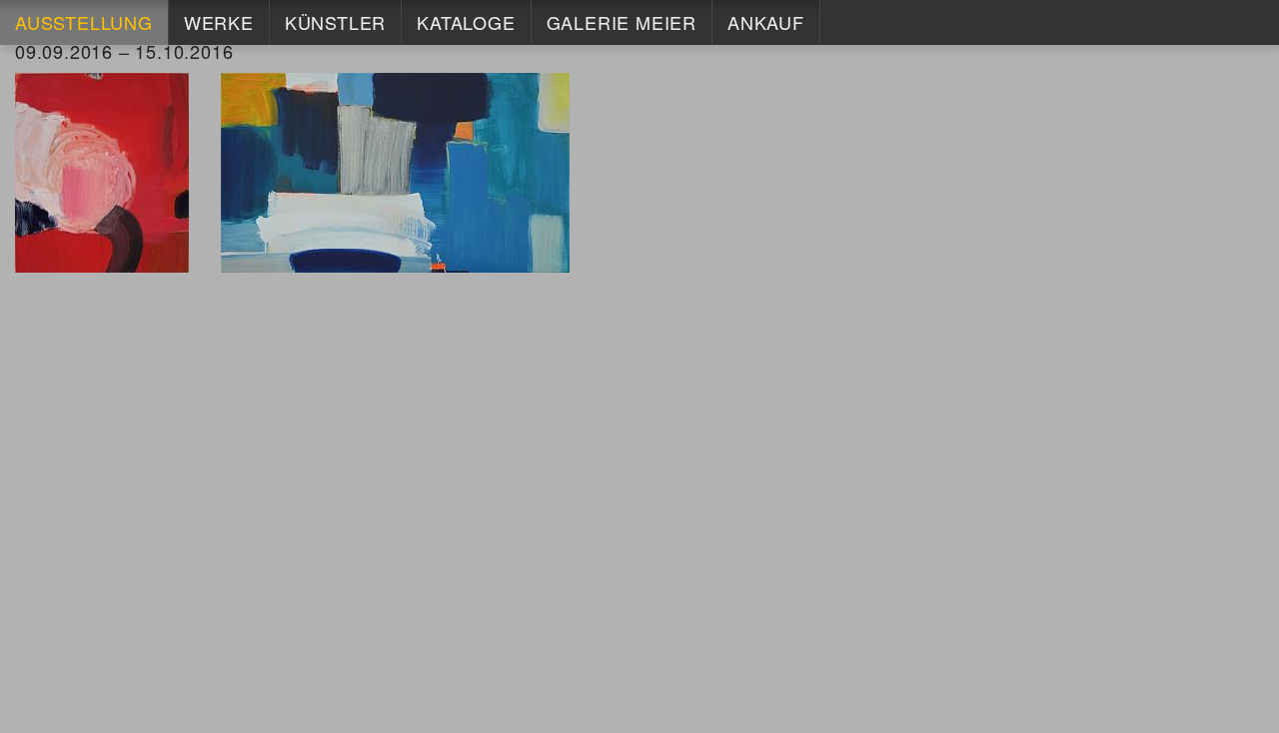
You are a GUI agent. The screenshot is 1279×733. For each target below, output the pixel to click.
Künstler (335, 22)
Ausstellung (84, 22)
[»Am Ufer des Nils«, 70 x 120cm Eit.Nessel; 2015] (395, 171)
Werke (219, 22)
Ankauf (765, 22)
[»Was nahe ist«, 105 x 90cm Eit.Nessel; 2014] (102, 171)
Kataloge (466, 22)
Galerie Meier (621, 22)
